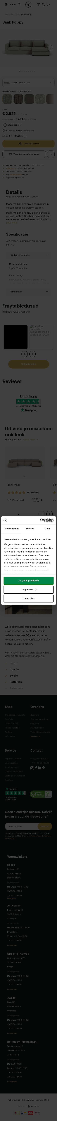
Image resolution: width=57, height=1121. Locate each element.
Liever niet (28, 598)
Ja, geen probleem (28, 581)
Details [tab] (30, 529)
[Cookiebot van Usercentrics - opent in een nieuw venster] (41, 520)
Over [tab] (47, 529)
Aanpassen (27, 590)
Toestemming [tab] (11, 529)
